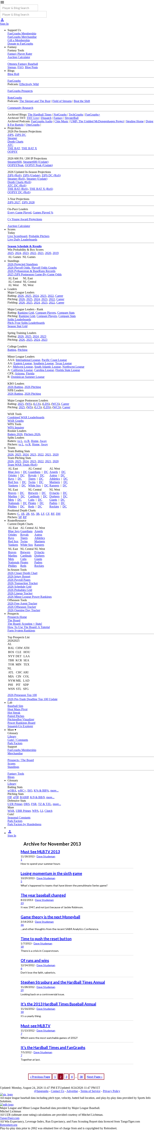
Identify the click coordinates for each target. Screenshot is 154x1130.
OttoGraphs (33, 124)
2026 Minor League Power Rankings (30, 596)
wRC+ (22, 790)
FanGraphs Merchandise (22, 36)
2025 (11, 253)
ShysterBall (72, 118)
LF (42, 513)
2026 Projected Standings (23, 264)
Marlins (12, 496)
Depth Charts (15, 141)
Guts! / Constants (18, 739)
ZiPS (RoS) (14, 175)
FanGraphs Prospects (20, 90)
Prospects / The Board (21, 760)
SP (19, 517)
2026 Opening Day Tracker (24, 610)
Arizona (19, 373)
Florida (30, 373)
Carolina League (44, 370)
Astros (53, 475)
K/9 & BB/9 (37, 797)
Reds (31, 506)
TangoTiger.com (9, 1118)
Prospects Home (17, 617)
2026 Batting (15, 387)
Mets (11, 499)
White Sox (34, 485)
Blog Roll (13, 74)
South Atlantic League (47, 366)
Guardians (34, 472)
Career (59, 295)
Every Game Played (19, 212)
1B (22, 513)
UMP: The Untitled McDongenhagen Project (97, 121)
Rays (11, 478)
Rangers (54, 485)
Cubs (31, 499)
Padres (53, 503)
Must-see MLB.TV (35, 1025)
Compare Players (45, 312)
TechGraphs (76, 114)
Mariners (54, 482)
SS (32, 513)
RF (52, 513)
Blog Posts (31, 67)
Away (43, 441)
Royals (32, 475)
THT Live (33, 118)
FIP (9, 797)
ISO (29, 790)
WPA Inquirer (16, 427)
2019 (56, 253)
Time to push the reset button (46, 938)
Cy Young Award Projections (25, 219)
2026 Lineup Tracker (20, 593)
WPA (35, 810)
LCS (37, 403)
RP (25, 517)
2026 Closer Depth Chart (22, 573)
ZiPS (11, 134)
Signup (12, 67)
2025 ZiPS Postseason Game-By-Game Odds (35, 274)
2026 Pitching (32, 387)
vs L (20, 441)
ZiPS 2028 (28, 202)
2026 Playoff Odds (19, 267)
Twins (31, 482)
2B (27, 513)
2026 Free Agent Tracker (22, 603)
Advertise (72, 1091)
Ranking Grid (26, 312)
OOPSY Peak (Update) (39, 165)
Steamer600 (15, 161)
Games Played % (43, 212)
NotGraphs (60, 114)
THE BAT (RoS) (18, 188)
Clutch (48, 810)
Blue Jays (14, 472)
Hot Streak (14, 712)
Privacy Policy (111, 1091)
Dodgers (54, 496)
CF (47, 513)
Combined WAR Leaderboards (26, 417)
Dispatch (46, 118)
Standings (13, 766)
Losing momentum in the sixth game (51, 873)
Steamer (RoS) (16, 178)
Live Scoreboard (17, 236)
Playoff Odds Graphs (44, 267)
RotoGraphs (15, 97)
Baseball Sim (15, 705)
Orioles (12, 475)
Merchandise (15, 753)
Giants (53, 499)
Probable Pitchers (39, 236)
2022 (33, 253)
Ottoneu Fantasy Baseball (23, 63)
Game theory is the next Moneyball (50, 917)
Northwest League (73, 366)
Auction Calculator (19, 57)
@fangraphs (41, 1091)
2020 (48, 253)
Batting (12, 349)
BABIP (24, 797)
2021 (41, 253)
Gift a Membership (19, 40)
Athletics (54, 478)
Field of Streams (62, 101)
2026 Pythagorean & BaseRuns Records (31, 271)
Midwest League (23, 366)
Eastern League (23, 363)
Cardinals (33, 496)
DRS (27, 804)
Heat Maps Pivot (17, 709)
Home (34, 441)
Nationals (13, 503)
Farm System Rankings (21, 630)
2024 (18, 253)
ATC (10, 145)
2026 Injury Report (19, 576)
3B (37, 513)
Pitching (22, 349)
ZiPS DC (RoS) (51, 175)
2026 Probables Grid (20, 590)
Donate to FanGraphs (20, 43)
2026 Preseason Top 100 (22, 695)
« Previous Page (40, 1076)
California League (22, 370)
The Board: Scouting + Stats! (25, 623)
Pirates (32, 503)
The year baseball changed (43, 895)
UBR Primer (23, 810)
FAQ (20, 67)
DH (58, 513)
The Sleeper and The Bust (34, 101)
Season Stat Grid (17, 326)
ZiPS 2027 (14, 202)
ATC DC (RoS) (17, 185)
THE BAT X (29, 148)
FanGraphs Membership (22, 33)
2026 (21, 295)
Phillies (12, 506)
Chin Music (61, 121)
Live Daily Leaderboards (22, 239)
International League (28, 360)
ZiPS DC (20, 134)
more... (54, 790)
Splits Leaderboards (19, 319)
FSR (34, 804)
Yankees (13, 485)
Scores (11, 763)
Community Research (20, 107)
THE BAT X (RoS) (41, 188)
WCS (55, 403)
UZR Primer (15, 804)
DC (25, 472)
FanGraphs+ (92, 114)
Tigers (31, 478)
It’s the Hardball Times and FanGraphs (53, 1047)
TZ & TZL (44, 804)
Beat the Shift (82, 101)
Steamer (12, 138)
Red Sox (13, 482)
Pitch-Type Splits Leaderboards (26, 322)
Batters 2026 (15, 434)
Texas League (63, 363)
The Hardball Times (39, 114)
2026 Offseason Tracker (22, 606)
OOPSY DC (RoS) (19, 192)
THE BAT (14, 148)
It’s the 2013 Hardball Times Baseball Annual (58, 1004)
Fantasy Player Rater (20, 53)
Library (12, 736)
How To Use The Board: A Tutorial (29, 627)
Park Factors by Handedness (24, 824)
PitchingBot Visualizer (21, 719)
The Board (14, 620)
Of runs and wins (35, 960)
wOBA (12, 790)
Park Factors (15, 743)
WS (28, 403)
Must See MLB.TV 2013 (40, 851)
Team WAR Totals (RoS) (22, 464)
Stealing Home (135, 121)
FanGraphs (14, 80)
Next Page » (95, 1076)
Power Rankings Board (21, 722)
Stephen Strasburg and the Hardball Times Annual (63, 982)
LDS (46, 403)
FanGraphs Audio (41, 121)
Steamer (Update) (36, 178)
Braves (12, 493)
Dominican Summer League (28, 376)
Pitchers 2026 (32, 434)
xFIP (15, 797)
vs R (26, 441)
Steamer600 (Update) (35, 161)
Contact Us (57, 1091)
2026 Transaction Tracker (23, 583)
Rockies (54, 506)
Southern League (43, 363)
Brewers (33, 493)
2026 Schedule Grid (19, 586)
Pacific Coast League (54, 360)
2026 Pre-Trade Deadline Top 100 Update (32, 699)
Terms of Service (90, 1091)
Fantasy (58, 118)
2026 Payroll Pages (19, 579)
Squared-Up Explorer (20, 726)
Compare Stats (66, 312)
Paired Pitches (16, 716)
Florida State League (67, 370)
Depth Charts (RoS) (19, 182)
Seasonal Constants (19, 817)
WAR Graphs (16, 420)
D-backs (54, 493)
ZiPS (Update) (31, 175)
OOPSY (13, 151)
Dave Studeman (46, 856)
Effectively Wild (29, 84)
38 (81, 1076)
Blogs (11, 777)
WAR (11, 810)
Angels (53, 472)
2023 (26, 253)
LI (41, 810)
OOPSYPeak (15, 165)
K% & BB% (41, 790)
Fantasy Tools (16, 773)
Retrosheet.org (8, 1124)
